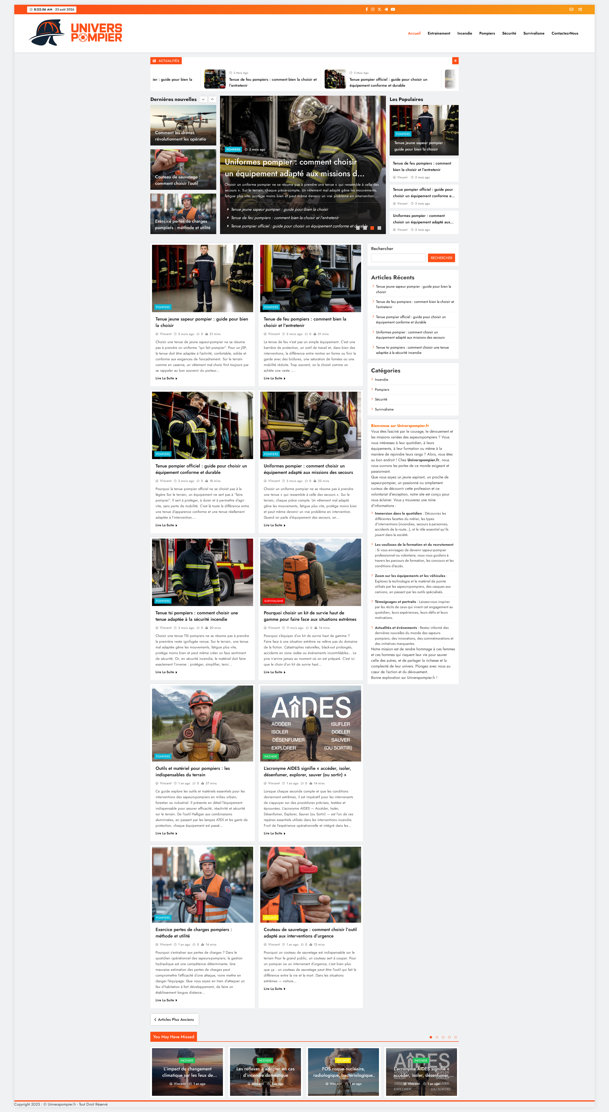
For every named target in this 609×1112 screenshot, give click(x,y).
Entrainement (439, 33)
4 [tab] (380, 228)
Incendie (464, 33)
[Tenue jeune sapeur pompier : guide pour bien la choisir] (202, 278)
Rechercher (382, 248)
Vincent (402, 177)
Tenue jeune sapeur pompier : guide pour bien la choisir (279, 209)
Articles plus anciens (176, 1019)
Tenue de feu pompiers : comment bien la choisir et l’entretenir (285, 217)
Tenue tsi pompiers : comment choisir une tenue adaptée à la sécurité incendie (290, 173)
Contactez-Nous (565, 33)
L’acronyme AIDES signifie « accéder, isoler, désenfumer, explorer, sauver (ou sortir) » (307, 771)
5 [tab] (455, 1037)
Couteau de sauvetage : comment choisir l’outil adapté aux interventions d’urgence (310, 932)
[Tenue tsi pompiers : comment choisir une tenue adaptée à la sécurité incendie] (202, 572)
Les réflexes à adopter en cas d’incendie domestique (265, 1072)
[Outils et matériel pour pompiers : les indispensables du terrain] (202, 723)
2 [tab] (365, 228)
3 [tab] (372, 228)
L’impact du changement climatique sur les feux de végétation (187, 1075)
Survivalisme (534, 33)
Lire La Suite (165, 378)
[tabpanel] (303, 165)
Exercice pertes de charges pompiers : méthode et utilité (183, 180)
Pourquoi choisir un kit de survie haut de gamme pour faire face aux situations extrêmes (310, 616)
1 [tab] (358, 228)
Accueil (414, 33)
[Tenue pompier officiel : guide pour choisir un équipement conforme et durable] (292, 79)
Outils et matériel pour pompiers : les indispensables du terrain (193, 771)
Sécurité (509, 33)
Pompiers (487, 33)
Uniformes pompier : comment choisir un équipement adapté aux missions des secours (421, 222)
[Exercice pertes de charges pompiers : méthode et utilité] (202, 885)
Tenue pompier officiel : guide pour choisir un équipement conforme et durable (423, 196)
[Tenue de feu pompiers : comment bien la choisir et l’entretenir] (172, 79)
